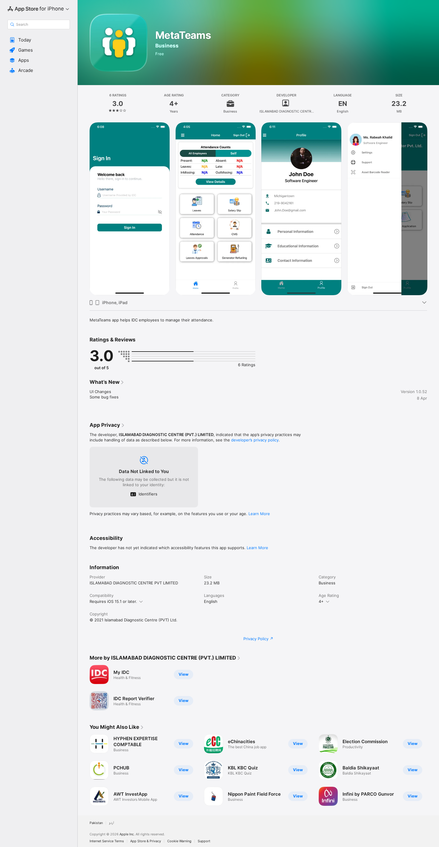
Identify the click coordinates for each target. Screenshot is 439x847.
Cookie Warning (179, 841)
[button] (39, 40)
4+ (321, 601)
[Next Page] (433, 208)
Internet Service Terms (107, 841)
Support (204, 841)
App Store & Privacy (145, 841)
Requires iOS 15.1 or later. (113, 601)
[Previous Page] (83, 208)
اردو (111, 823)
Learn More (259, 513)
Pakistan (96, 823)
